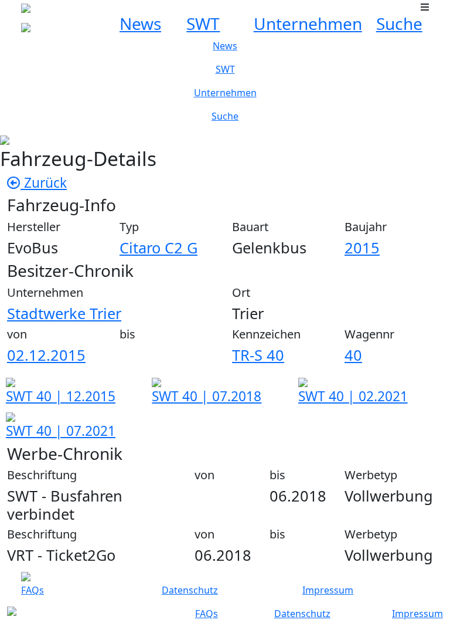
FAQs (32, 590)
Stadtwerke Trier (64, 313)
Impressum (327, 590)
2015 (362, 248)
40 (353, 355)
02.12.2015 (46, 355)
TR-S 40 (258, 355)
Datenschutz (190, 590)
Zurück (44, 183)
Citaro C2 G (158, 248)
